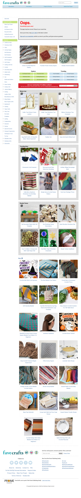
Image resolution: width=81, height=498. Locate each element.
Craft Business (7, 52)
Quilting (6, 118)
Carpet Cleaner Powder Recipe (68, 412)
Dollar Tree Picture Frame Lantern (29, 113)
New (19, 258)
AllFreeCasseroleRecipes (67, 468)
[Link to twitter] (16, 463)
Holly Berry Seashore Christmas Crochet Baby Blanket (29, 193)
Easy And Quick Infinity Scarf (67, 137)
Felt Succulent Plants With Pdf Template (29, 225)
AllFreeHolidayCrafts (46, 464)
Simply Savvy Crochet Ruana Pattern (48, 193)
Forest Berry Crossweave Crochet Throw (68, 281)
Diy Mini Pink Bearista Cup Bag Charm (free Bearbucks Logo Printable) (48, 307)
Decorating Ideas (8, 69)
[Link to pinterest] (21, 463)
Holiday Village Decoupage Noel (67, 168)
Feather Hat (48, 137)
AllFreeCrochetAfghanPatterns (48, 466)
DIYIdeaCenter (45, 468)
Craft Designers (8, 59)
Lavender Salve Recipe (68, 361)
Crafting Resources (8, 34)
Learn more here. (46, 480)
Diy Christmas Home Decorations (48, 225)
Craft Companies (8, 57)
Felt (5, 77)
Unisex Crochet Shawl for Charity (28, 66)
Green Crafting (7, 84)
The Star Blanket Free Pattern (48, 280)
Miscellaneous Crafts (9, 96)
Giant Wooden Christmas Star (67, 224)
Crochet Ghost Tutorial (68, 333)
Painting (6, 106)
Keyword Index (32, 470)
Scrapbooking (7, 121)
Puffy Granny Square (48, 361)
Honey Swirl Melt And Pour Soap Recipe (48, 413)
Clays (5, 47)
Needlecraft (7, 104)
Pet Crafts (6, 114)
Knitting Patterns (70, 79)
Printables (6, 116)
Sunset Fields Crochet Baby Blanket (68, 387)
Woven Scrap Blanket (48, 386)
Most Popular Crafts (8, 101)
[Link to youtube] (30, 463)
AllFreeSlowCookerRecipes (68, 466)
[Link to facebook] (12, 463)
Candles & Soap (8, 42)
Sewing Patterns (56, 76)
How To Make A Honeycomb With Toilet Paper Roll (29, 249)
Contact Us (26, 468)
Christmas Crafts (8, 45)
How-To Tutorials (70, 76)
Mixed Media (7, 99)
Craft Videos (7, 62)
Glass (5, 82)
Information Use (54, 86)
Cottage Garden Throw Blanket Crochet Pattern (28, 387)
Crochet (6, 67)
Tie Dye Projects (70, 73)
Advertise (18, 468)
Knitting (6, 91)
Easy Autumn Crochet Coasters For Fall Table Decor (68, 306)
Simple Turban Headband (67, 249)
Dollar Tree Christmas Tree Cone (48, 113)
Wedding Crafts (7, 141)
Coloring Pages (7, 50)
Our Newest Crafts (8, 29)
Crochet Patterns (26, 79)
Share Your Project (8, 24)
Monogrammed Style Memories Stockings (48, 168)
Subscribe (6, 18)
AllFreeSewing (45, 470)
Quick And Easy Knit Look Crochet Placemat (63, 438)
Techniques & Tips (8, 133)
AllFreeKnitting (45, 462)
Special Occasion (8, 128)
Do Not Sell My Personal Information (16, 470)
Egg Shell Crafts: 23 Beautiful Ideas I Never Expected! (29, 138)
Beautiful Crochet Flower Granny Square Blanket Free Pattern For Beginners (28, 335)
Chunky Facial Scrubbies (68, 65)
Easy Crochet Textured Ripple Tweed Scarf (28, 361)
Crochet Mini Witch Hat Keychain (28, 280)
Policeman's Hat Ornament (29, 167)
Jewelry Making (8, 89)
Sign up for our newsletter (27, 36)
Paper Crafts (7, 109)
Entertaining (7, 74)
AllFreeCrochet (45, 461)
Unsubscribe (26, 475)
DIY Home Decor (40, 79)
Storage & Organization (9, 131)
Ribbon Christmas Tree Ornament (67, 113)
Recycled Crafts (8, 31)
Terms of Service (16, 475)
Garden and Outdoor (8, 79)
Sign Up (75, 85)
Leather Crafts (7, 94)
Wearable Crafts (8, 138)
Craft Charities (7, 54)
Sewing (6, 126)
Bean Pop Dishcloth (28, 412)
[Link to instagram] (26, 463)
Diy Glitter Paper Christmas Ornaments (48, 249)
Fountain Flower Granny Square (48, 65)
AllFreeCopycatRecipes (67, 464)
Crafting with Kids (8, 64)
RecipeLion (64, 462)
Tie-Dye (6, 136)
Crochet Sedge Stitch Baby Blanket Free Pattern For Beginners (33, 439)
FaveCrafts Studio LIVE (9, 36)
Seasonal (6, 123)
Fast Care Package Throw (67, 192)
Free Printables (56, 73)
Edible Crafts (7, 72)
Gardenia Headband (48, 333)
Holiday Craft (7, 86)
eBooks (6, 27)
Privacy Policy (48, 86)
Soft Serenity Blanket (28, 306)
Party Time (6, 111)
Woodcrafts (7, 143)
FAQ (31, 468)
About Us (11, 468)
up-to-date (34, 32)
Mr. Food (64, 461)
